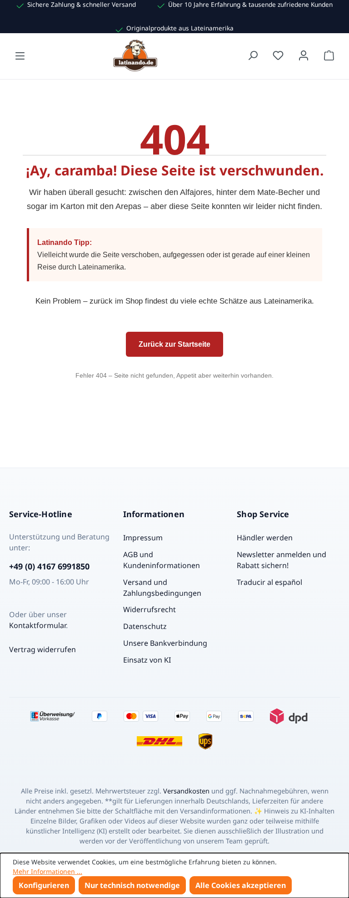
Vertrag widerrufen (42, 649)
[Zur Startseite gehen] (136, 55)
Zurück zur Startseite (174, 344)
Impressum (143, 538)
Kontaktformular (37, 625)
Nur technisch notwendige (132, 885)
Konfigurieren (44, 885)
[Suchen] (253, 55)
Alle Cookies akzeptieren (240, 885)
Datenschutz (145, 626)
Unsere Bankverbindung (165, 643)
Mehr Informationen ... (47, 871)
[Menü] (20, 55)
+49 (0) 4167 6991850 (49, 566)
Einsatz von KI (147, 660)
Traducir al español (269, 582)
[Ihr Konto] (303, 55)
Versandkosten (186, 790)
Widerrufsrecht (149, 609)
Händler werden (265, 538)
